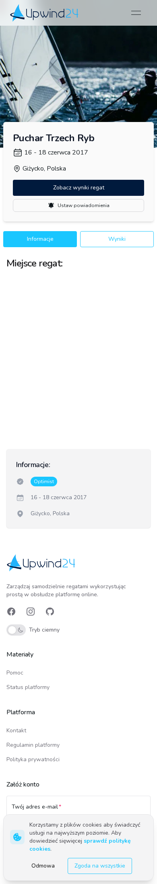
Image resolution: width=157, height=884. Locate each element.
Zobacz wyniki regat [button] (78, 187)
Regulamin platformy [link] (33, 745)
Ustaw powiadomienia (83, 205)
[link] (45, 13)
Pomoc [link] (14, 673)
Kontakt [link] (16, 730)
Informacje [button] (40, 239)
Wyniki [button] (117, 239)
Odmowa (43, 866)
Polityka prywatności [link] (33, 759)
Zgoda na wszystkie (99, 866)
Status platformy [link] (28, 687)
